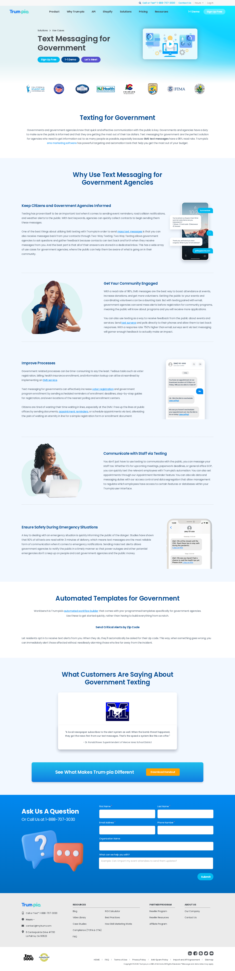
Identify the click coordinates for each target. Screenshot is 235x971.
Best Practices (112, 917)
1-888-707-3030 (166, 2)
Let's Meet (91, 59)
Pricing (143, 11)
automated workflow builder (81, 611)
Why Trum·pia (75, 11)
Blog (75, 911)
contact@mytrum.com (38, 925)
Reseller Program (158, 911)
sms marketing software (62, 143)
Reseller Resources (159, 917)
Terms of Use (120, 959)
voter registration (103, 389)
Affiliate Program (158, 923)
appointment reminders (73, 411)
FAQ (75, 936)
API (93, 11)
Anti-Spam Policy (159, 959)
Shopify (108, 11)
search (140, 3)
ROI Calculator (112, 911)
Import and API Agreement (186, 959)
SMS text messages (156, 139)
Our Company (192, 911)
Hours (198, 2)
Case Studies (79, 923)
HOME (97, 959)
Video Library (79, 917)
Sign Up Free (214, 11)
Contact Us (184, 2)
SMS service (50, 380)
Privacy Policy (139, 959)
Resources (161, 11)
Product (54, 11)
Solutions (126, 11)
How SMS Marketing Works (118, 923)
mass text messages (129, 231)
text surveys (128, 323)
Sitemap (209, 959)
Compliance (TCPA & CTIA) (87, 930)
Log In (210, 2)
